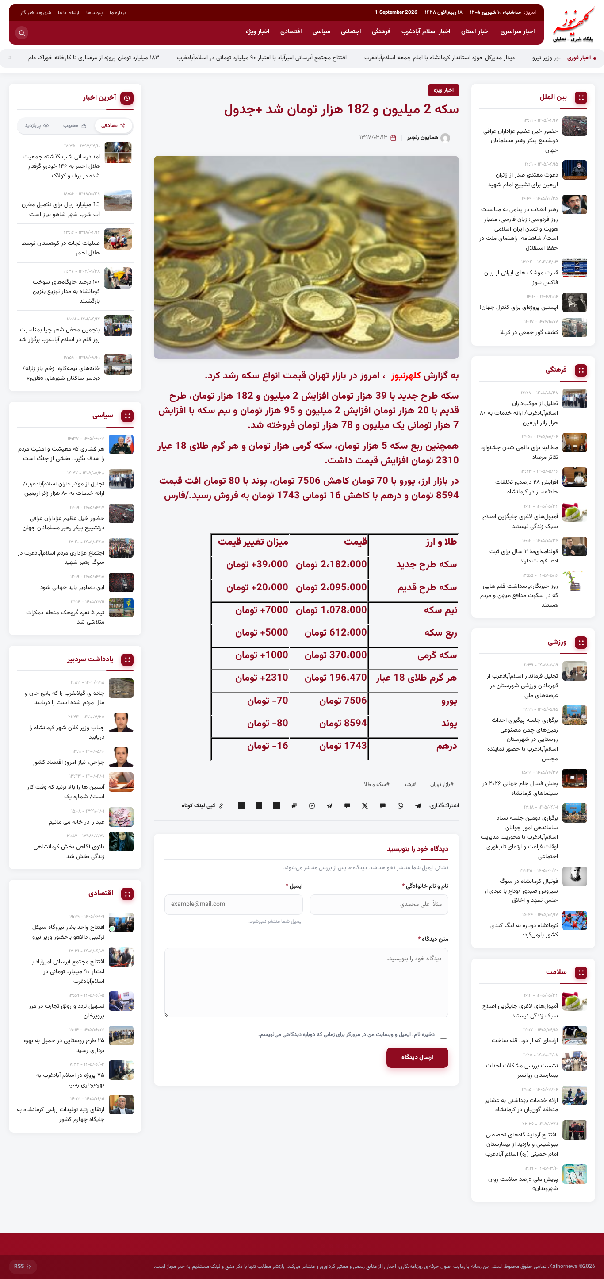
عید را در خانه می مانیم (76, 822)
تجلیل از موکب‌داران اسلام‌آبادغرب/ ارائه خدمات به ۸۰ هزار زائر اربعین (519, 413)
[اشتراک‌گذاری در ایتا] (382, 806)
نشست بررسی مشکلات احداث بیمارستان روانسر (522, 1070)
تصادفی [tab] (109, 126)
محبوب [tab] (71, 126)
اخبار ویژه (258, 32)
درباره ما (118, 13)
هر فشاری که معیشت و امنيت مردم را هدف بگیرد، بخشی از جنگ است (61, 453)
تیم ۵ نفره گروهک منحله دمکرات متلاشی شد (65, 617)
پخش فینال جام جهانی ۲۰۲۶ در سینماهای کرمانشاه (520, 788)
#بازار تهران (442, 784)
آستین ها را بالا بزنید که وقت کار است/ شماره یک (65, 791)
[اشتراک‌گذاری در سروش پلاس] (329, 806)
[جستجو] (21, 32)
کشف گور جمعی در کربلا (529, 332)
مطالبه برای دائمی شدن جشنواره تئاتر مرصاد (519, 452)
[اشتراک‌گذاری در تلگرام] (418, 806)
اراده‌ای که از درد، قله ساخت (525, 1040)
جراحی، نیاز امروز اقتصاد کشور (68, 762)
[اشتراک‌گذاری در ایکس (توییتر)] (365, 806)
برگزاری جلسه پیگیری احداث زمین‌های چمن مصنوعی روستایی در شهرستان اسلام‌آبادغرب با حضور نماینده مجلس (522, 739)
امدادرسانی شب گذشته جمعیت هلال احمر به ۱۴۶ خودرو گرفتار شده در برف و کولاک (61, 166)
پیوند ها (94, 13)
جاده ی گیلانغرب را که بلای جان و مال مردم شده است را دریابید (64, 698)
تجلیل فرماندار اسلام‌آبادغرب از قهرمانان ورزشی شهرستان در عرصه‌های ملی (522, 685)
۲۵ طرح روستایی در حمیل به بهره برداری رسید (64, 1045)
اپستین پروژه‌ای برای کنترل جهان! (519, 307)
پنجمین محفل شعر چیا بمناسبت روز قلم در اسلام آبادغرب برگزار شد (59, 334)
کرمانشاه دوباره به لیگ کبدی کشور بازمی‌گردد (524, 930)
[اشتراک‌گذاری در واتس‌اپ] (400, 806)
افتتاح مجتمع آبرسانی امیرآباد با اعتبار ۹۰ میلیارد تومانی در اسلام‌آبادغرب (302, 57)
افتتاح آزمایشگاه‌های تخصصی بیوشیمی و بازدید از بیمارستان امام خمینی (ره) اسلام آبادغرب (521, 1144)
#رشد (410, 784)
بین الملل (553, 97)
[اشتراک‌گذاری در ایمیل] (241, 806)
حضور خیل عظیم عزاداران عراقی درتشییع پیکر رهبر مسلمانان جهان (520, 141)
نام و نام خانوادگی (425, 886)
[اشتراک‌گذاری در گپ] (294, 806)
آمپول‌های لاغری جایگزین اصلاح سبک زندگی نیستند (520, 521)
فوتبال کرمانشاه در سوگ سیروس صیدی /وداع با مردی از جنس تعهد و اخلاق (521, 891)
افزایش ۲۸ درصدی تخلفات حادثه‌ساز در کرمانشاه (526, 487)
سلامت (556, 972)
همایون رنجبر (422, 137)
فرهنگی (381, 32)
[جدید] (121, 922)
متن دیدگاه (433, 939)
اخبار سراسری (518, 32)
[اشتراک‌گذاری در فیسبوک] (259, 806)
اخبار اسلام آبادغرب (426, 32)
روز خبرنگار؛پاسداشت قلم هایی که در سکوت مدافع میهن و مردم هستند (519, 596)
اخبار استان (475, 32)
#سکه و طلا (377, 784)
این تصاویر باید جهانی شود (72, 587)
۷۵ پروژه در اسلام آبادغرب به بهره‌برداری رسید (70, 1080)
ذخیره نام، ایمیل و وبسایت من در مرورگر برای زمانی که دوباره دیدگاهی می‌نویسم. (346, 1034)
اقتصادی (291, 32)
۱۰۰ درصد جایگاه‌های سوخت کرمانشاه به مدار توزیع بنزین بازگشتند (66, 291)
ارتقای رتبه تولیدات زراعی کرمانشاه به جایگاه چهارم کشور (60, 1114)
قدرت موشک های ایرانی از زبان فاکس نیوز (521, 277)
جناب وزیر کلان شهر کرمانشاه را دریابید (66, 732)
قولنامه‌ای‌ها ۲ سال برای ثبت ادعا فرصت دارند (523, 556)
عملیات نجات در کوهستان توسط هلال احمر (61, 248)
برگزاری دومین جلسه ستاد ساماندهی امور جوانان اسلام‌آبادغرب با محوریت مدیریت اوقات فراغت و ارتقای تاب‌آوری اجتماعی (519, 837)
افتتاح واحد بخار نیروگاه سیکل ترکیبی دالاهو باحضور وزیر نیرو (68, 932)
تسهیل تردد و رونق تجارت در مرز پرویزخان (66, 1011)
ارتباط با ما (68, 13)
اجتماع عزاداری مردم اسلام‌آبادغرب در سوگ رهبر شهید (61, 557)
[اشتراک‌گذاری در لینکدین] (276, 806)
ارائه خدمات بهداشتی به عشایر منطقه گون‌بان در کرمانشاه (521, 1105)
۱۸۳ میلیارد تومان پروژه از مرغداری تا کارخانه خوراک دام (134, 57)
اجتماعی (351, 32)
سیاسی (321, 32)
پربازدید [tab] (33, 126)
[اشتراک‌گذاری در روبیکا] (312, 806)
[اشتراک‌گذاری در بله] (347, 806)
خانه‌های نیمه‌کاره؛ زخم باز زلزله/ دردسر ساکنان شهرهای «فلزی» (61, 373)
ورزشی (557, 642)
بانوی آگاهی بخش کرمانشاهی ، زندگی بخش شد (67, 851)
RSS (19, 1267)
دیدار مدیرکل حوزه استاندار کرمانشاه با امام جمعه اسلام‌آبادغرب (480, 57)
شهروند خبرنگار (35, 13)
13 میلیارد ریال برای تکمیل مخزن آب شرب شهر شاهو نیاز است (61, 209)
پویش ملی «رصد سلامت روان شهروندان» (523, 1184)
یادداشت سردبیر (90, 660)
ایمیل (294, 886)
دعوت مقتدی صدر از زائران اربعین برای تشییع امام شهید (523, 179)
